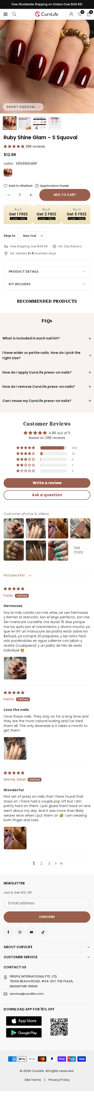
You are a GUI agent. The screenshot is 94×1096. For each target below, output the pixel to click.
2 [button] (41, 863)
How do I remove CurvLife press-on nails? (38, 386)
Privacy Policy (59, 1079)
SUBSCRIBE (47, 917)
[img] (14, 588)
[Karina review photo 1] (15, 748)
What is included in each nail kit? (31, 338)
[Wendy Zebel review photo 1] (15, 838)
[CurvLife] (47, 13)
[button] (5, 14)
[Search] (14, 14)
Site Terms (33, 1079)
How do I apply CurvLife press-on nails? (37, 372)
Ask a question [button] (47, 495)
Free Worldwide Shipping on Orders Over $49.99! (47, 4)
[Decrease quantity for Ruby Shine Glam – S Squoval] (8, 195)
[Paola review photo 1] (15, 668)
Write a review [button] (47, 483)
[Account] (71, 14)
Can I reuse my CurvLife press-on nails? (36, 400)
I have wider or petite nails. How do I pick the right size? (41, 355)
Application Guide (54, 186)
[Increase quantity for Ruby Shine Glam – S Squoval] (31, 195)
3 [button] (49, 863)
